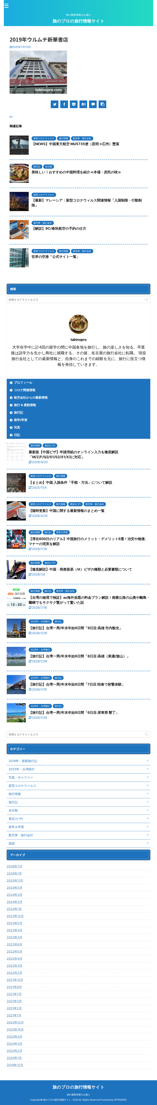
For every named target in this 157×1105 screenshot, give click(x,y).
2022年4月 (14, 958)
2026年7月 (14, 866)
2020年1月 (14, 1058)
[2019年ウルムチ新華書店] (83, 104)
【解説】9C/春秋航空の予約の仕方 (59, 228)
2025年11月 (15, 880)
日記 (17, 435)
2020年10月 (15, 1029)
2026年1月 (14, 873)
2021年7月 (14, 994)
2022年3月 (14, 966)
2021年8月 (14, 987)
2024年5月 (14, 888)
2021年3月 (14, 1001)
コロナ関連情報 (24, 390)
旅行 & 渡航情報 (25, 405)
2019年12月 (15, 1065)
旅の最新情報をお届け (78, 1094)
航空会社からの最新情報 (31, 397)
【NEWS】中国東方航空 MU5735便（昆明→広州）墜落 (75, 144)
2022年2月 (14, 973)
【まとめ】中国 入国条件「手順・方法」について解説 (70, 482)
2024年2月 (14, 902)
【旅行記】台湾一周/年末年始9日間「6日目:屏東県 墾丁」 (74, 712)
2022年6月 (14, 944)
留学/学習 (20, 420)
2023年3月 (14, 937)
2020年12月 (15, 1022)
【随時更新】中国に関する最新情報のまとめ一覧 (67, 511)
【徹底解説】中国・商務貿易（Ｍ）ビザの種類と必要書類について (80, 569)
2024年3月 (14, 895)
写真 (17, 427)
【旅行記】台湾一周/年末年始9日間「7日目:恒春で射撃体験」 (77, 684)
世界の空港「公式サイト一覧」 (56, 257)
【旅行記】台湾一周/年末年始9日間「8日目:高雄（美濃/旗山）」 (79, 656)
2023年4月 (14, 930)
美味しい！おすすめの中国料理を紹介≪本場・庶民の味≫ (76, 172)
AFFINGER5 (120, 1099)
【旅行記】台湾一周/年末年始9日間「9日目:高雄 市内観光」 (76, 628)
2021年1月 (14, 1015)
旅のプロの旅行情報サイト (79, 20)
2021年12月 (15, 980)
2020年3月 (14, 1044)
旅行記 (18, 412)
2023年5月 (14, 923)
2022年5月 (14, 951)
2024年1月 (14, 909)
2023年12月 (15, 916)
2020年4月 (14, 1036)
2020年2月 (14, 1051)
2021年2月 (14, 1008)
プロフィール (23, 382)
